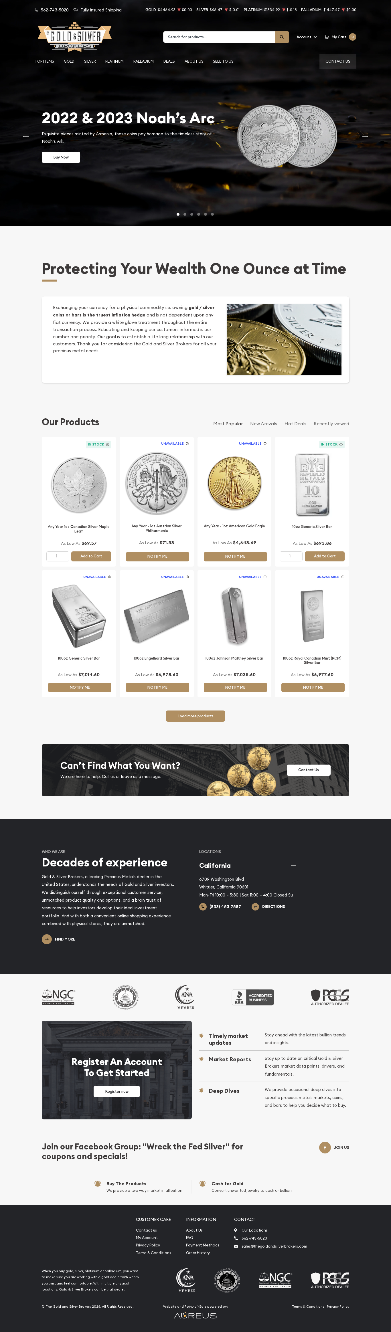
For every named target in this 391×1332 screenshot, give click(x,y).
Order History (198, 1252)
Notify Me (157, 556)
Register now (117, 1091)
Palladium (143, 61)
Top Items (44, 61)
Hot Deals (295, 423)
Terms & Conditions (153, 1252)
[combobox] (219, 37)
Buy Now (61, 157)
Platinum (114, 61)
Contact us (146, 1230)
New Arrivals (263, 423)
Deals (169, 61)
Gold (69, 61)
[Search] (282, 37)
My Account (147, 1237)
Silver (90, 61)
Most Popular (228, 423)
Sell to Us (223, 61)
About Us (194, 61)
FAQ (189, 1237)
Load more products (196, 716)
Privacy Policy (148, 1245)
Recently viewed (331, 423)
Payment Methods (202, 1245)
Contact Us (337, 61)
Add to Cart (91, 556)
